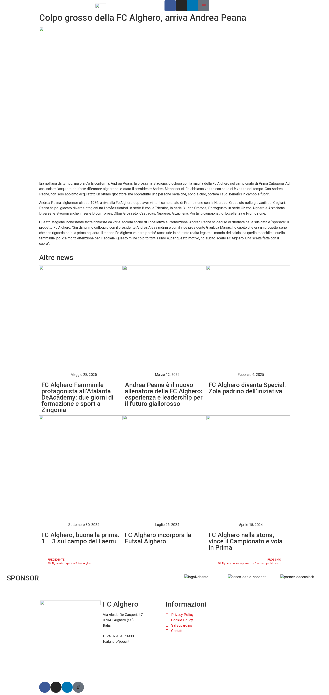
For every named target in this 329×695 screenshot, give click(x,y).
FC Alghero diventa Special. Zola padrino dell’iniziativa (247, 388)
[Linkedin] (192, 5)
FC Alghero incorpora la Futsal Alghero (158, 538)
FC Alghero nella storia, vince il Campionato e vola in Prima (245, 541)
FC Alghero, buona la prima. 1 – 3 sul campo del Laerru (80, 538)
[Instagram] (181, 5)
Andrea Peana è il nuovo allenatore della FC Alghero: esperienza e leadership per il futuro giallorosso (164, 394)
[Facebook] (170, 5)
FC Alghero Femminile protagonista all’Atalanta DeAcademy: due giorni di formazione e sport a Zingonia (77, 397)
